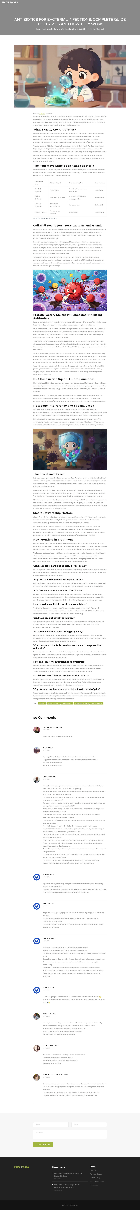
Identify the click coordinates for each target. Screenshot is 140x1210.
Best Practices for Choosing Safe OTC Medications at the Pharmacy (67, 1186)
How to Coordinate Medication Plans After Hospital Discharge (68, 1175)
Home (38, 29)
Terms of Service (96, 1174)
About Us (93, 1170)
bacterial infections (54, 703)
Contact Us (94, 1185)
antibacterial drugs (96, 703)
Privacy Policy (95, 1178)
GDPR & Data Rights (97, 1181)
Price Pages (9, 2)
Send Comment (43, 1144)
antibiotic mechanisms (82, 703)
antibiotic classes (67, 703)
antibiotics (42, 703)
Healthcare (42, 113)
